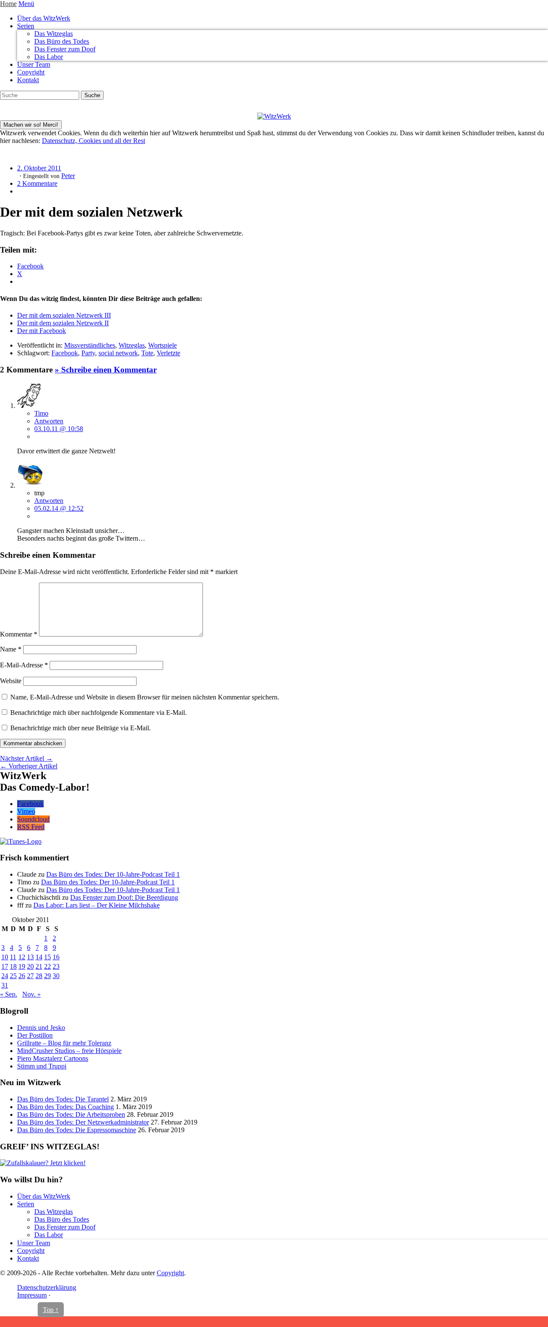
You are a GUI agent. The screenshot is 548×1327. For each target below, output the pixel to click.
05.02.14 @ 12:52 (58, 508)
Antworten (48, 421)
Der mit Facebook (41, 330)
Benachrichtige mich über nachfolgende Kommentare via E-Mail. (98, 712)
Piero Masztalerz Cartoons (52, 1058)
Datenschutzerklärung (46, 1287)
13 (30, 957)
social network (118, 353)
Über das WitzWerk (43, 18)
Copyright (31, 72)
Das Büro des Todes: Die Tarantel (63, 1099)
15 (47, 957)
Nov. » (31, 994)
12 (21, 957)
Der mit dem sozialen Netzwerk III (64, 315)
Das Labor (48, 56)
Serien (25, 26)
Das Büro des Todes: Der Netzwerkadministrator (83, 1122)
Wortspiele (162, 345)
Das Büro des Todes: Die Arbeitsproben (71, 1114)
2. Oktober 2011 (39, 168)
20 (30, 966)
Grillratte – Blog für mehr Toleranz (64, 1043)
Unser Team (33, 64)
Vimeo (26, 811)
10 (4, 957)
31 (4, 985)
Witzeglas (132, 345)
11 (13, 957)
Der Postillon (35, 1035)
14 (39, 957)
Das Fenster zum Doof (64, 49)
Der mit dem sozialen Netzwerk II (63, 323)
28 (39, 975)
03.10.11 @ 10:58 (58, 428)
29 (47, 975)
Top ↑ (51, 1309)
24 (4, 975)
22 (47, 966)
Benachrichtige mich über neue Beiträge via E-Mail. (80, 728)
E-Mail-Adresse (24, 665)
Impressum (32, 1295)
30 (56, 975)
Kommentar (18, 634)
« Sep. (8, 994)
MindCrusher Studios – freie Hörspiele (69, 1050)
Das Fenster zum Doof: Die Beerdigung (124, 897)
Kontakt (28, 79)
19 (21, 966)
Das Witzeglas (53, 33)
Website (10, 680)
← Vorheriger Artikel (28, 766)
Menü (26, 3)
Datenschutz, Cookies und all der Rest (93, 140)
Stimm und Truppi (41, 1066)
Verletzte (168, 353)
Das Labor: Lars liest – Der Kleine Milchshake (96, 905)
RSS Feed (31, 826)
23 (56, 966)
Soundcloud (33, 819)
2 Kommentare (37, 183)
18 (13, 966)
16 (56, 957)
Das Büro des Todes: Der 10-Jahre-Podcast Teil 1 (113, 874)
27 (30, 975)
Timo (41, 413)
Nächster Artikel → (26, 758)
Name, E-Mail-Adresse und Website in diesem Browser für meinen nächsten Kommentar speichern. (144, 697)
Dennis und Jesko (41, 1027)
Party (88, 353)
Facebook (64, 353)
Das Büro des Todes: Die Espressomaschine (76, 1130)
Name (10, 649)
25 (13, 975)
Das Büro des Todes (61, 41)
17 (4, 966)
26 (21, 975)
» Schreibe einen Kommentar (106, 369)
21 (39, 966)
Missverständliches (89, 345)
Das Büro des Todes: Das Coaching (65, 1106)
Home (8, 3)
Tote (147, 353)
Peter (68, 175)
